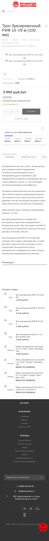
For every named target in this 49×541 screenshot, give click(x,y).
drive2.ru (24, 515)
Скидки (24, 447)
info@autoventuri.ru (26, 491)
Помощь (24, 436)
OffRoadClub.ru (37, 508)
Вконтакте (11, 508)
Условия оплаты (24, 440)
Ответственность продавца (24, 461)
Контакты (24, 423)
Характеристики (28, 157)
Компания (24, 412)
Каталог (24, 403)
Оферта (24, 454)
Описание (9, 157)
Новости (24, 420)
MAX (24, 508)
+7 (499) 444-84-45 (25, 486)
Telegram (18, 508)
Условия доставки (24, 444)
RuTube (31, 508)
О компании (24, 416)
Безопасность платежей (24, 451)
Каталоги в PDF (24, 427)
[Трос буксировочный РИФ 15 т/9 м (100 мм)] (24, 56)
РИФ (17, 83)
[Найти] (43, 11)
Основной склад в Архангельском (16, 101)
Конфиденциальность (24, 458)
